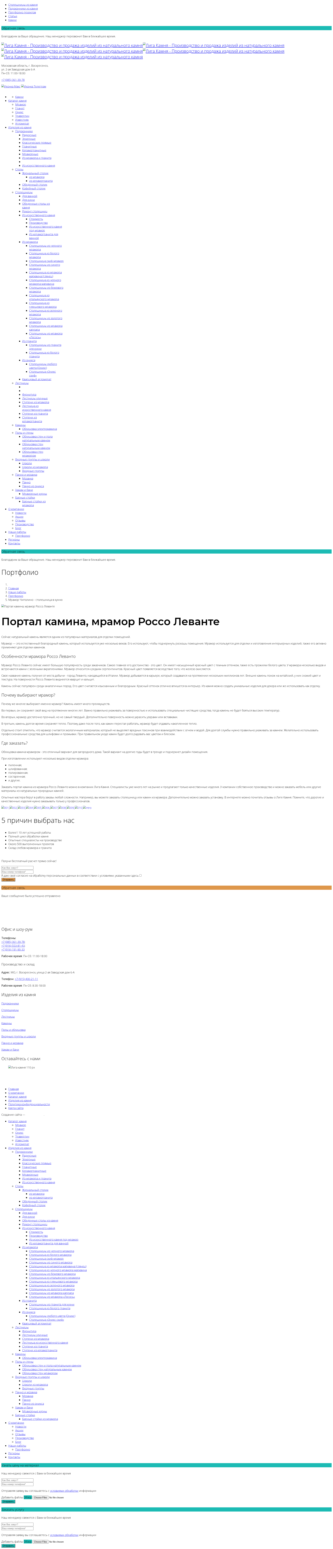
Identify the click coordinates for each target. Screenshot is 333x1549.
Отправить (8, 879)
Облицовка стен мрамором (32, 453)
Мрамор (20, 104)
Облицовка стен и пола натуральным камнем (37, 438)
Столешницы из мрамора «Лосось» (52, 1297)
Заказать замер (11, 90)
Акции (19, 517)
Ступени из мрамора (35, 402)
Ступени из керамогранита (32, 419)
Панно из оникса (33, 486)
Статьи (12, 16)
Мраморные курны (34, 494)
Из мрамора (30, 242)
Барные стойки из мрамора (40, 1419)
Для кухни (28, 200)
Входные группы (33, 471)
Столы (19, 169)
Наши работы (17, 532)
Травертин (22, 116)
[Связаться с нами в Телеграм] (33, 86)
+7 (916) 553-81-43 (13, 946)
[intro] (87, 808)
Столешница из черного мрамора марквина (45, 282)
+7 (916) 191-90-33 (13, 949)
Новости (20, 513)
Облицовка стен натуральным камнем (36, 446)
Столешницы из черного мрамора (51, 1251)
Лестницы (22, 383)
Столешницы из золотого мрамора (52, 1289)
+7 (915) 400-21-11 (26, 979)
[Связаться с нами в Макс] (10, 86)
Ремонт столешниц (34, 211)
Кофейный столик (33, 188)
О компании (16, 509)
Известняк (22, 120)
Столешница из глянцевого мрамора (43, 305)
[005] (38, 808)
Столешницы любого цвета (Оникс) (43, 366)
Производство (38, 223)
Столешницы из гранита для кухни (51, 1304)
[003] (22, 808)
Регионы (14, 539)
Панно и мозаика (26, 475)
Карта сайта (15, 1108)
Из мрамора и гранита (36, 158)
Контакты (14, 543)
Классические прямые (36, 143)
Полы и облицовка (13, 1030)
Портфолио (22, 536)
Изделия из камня (19, 127)
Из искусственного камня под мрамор (53, 1239)
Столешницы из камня (23, 5)
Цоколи (27, 463)
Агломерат (22, 123)
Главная (13, 588)
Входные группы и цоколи (32, 459)
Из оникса (28, 360)
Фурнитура (29, 394)
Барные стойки (25, 497)
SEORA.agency (35, 1115)
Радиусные (29, 135)
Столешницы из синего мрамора (50, 1262)
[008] (62, 808)
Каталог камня (17, 101)
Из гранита (29, 341)
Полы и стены (24, 433)
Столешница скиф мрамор (46, 261)
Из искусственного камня (38, 165)
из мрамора (36, 177)
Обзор (28, 1497)
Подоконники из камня (23, 8)
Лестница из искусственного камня (36, 408)
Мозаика (27, 478)
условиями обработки (64, 1491)
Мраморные (30, 154)
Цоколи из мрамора (35, 467)
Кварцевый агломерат (36, 379)
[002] (14, 808)
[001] (5, 808)
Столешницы (24, 192)
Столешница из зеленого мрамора (51, 1285)
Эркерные (29, 139)
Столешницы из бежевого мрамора (52, 1274)
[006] (46, 808)
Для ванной (29, 196)
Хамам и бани (24, 490)
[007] (54, 808)
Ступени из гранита (35, 413)
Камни (12, 20)
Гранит (19, 108)
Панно (26, 482)
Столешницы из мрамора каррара (51, 1293)
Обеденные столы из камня (40, 1220)
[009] (71, 808)
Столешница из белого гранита (49, 1308)
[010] (79, 808)
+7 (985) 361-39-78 (13, 80)
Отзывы (20, 520)
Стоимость (36, 219)
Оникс (19, 112)
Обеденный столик (34, 184)
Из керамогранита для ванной (49, 1243)
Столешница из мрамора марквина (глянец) (45, 274)
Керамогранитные (34, 150)
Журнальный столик (35, 173)
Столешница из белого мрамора (50, 1255)
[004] (30, 808)
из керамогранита (41, 181)
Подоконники (24, 131)
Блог (18, 528)
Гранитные (29, 146)
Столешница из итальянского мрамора (44, 297)
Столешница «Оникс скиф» (46, 1320)
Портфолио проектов (22, 12)
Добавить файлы (12, 1497)
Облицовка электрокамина (39, 429)
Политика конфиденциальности (29, 1104)
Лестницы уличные (35, 398)
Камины (20, 425)
